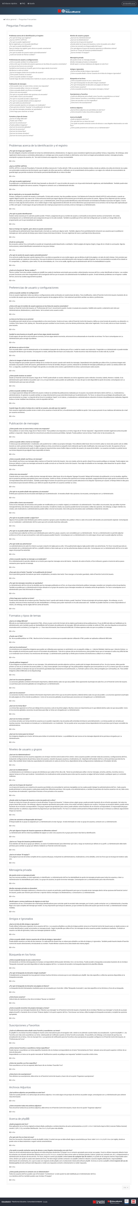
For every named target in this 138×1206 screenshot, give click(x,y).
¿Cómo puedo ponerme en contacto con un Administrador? (90, 128)
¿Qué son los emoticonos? (18, 123)
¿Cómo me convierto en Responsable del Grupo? (86, 46)
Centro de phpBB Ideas (103, 1139)
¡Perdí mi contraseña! (16, 50)
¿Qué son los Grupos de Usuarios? (81, 42)
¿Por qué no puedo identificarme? (20, 46)
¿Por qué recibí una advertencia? (20, 103)
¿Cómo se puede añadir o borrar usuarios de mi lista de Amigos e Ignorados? (95, 73)
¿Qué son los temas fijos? (17, 131)
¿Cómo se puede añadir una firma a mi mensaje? (25, 90)
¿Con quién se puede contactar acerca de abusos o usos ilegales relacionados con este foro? (99, 125)
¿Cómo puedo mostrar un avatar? (20, 74)
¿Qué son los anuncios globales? (20, 127)
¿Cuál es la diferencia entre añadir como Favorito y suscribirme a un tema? (95, 96)
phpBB (111, 351)
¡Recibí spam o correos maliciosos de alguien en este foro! (89, 64)
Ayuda (45, 1202)
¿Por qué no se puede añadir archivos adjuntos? (25, 101)
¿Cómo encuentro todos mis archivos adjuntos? (86, 112)
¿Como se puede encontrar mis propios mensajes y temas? (89, 89)
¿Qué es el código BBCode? (18, 119)
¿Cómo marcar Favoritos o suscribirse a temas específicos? (90, 98)
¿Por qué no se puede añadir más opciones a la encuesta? (28, 94)
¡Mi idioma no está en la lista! (18, 70)
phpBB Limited (88, 1126)
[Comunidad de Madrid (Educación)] (98, 1201)
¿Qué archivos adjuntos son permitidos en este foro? (87, 110)
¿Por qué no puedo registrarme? (20, 42)
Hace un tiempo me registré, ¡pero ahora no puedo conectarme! (30, 48)
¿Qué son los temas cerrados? (19, 133)
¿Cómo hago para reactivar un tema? (21, 111)
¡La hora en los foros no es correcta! (21, 66)
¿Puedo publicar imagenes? (18, 125)
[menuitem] (22, 3)
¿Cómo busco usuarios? (78, 87)
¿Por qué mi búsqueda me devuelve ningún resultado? (88, 83)
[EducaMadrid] (115, 1201)
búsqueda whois (48, 1154)
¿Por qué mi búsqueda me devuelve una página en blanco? (89, 85)
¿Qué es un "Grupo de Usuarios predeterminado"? (86, 50)
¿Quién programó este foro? (79, 119)
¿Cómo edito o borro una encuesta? (21, 96)
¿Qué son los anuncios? (17, 129)
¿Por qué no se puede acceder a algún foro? (23, 99)
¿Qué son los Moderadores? (79, 40)
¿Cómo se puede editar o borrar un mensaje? (24, 88)
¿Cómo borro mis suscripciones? (81, 102)
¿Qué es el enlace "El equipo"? (79, 52)
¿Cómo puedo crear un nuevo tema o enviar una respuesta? (29, 86)
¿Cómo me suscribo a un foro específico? (83, 100)
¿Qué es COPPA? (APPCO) (18, 40)
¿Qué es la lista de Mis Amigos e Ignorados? (84, 71)
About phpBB (46, 1128)
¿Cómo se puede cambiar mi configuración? (23, 62)
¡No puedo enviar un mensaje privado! (82, 60)
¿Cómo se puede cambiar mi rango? (21, 77)
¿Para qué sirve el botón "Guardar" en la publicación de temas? (30, 107)
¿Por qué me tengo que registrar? (20, 38)
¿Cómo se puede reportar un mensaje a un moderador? (27, 105)
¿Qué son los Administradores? (80, 38)
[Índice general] (69, 11)
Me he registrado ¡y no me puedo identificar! (23, 44)
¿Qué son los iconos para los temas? (21, 135)
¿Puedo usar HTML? (16, 121)
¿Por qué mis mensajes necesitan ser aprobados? (25, 109)
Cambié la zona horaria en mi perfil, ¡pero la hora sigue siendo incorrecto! (33, 68)
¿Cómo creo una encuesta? (18, 92)
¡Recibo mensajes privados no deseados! (83, 62)
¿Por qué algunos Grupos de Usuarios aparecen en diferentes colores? (93, 48)
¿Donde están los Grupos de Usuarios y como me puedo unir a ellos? (92, 44)
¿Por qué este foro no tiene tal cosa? (82, 121)
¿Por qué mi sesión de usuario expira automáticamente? (27, 52)
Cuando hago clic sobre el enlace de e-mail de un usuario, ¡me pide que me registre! (36, 79)
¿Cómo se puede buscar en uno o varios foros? (85, 80)
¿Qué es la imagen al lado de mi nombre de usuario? (26, 72)
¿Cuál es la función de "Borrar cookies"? (22, 54)
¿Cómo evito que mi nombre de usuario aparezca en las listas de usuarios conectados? (38, 64)
